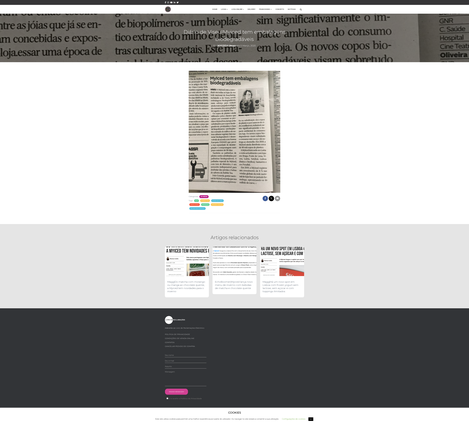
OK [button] (311, 419)
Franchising (265, 9)
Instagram (168, 3)
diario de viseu (217, 201)
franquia (205, 204)
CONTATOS (170, 342)
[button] (227, 9)
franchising (194, 204)
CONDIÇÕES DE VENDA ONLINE (179, 338)
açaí (196, 201)
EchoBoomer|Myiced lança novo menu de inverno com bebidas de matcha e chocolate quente (234, 285)
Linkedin (174, 3)
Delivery (251, 9)
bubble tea (205, 201)
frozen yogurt (217, 204)
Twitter (178, 3)
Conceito (279, 9)
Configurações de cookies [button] (293, 419)
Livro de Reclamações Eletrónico (190, 328)
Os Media (204, 196)
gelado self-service (197, 208)
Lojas (224, 9)
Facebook (165, 3)
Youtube (171, 3)
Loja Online (237, 9)
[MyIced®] (168, 9)
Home (214, 9)
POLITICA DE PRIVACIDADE (177, 334)
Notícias (292, 9)
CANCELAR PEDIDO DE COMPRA (180, 346)
